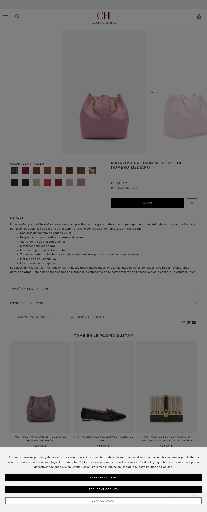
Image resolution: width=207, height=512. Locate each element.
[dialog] (103, 479)
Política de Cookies (159, 467)
